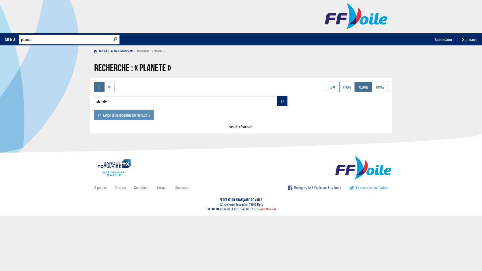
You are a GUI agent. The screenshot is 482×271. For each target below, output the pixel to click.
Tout (332, 87)
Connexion (443, 39)
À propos (100, 187)
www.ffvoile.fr (267, 209)
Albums (363, 87)
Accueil (102, 51)
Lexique (162, 187)
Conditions (141, 187)
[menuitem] (101, 51)
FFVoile (356, 16)
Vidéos (347, 87)
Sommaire (182, 187)
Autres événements (122, 51)
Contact (120, 187)
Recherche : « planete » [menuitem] (151, 51)
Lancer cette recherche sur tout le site (126, 116)
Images (380, 87)
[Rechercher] (115, 39)
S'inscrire (469, 39)
